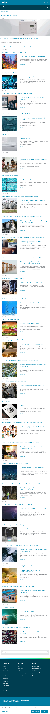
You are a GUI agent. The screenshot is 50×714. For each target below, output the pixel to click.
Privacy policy (19, 708)
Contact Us (5, 690)
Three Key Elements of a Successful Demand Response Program (20, 196)
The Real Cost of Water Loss (10, 175)
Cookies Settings (5, 711)
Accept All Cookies (35, 711)
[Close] (48, 708)
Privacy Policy (5, 700)
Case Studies (5, 683)
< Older (13, 646)
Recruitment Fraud (36, 675)
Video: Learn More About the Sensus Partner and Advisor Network (20, 442)
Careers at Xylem (35, 666)
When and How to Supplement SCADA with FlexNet (16, 114)
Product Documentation (8, 689)
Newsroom (20, 666)
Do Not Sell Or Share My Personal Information (12, 701)
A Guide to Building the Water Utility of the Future (16, 463)
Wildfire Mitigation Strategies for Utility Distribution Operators (19, 566)
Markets (4, 668)
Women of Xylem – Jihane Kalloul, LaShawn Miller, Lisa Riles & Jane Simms (22, 422)
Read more (2, 44)
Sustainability (20, 668)
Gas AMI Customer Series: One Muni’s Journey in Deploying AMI (20, 360)
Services (4, 673)
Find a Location (6, 685)
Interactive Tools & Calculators (9, 687)
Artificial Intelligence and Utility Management (14, 525)
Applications (5, 670)
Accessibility (34, 670)
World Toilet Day (6, 134)
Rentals (4, 675)
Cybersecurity (20, 675)
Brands (4, 666)
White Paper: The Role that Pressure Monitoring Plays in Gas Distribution (22, 216)
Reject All (44, 711)
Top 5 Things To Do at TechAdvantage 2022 (14, 381)
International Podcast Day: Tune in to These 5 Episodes (17, 93)
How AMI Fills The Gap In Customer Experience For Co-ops (18, 155)
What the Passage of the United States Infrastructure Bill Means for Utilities (22, 258)
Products (5, 672)
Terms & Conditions (14, 700)
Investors (19, 670)
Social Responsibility (22, 672)
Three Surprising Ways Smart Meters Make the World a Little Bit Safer (21, 484)
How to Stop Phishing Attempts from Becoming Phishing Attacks (20, 545)
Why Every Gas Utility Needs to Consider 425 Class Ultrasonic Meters (19, 38)
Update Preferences (25, 700)
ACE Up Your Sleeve (7, 401)
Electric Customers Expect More (11, 319)
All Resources (5, 681)
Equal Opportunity (36, 672)
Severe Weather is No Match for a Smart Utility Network (17, 504)
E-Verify (34, 673)
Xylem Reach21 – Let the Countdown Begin (14, 52)
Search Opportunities (36, 668)
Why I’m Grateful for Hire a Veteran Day (13, 278)
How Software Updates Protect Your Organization (16, 627)
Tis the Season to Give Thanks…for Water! (14, 299)
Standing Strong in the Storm (10, 73)
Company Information (22, 673)
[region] (25, 710)
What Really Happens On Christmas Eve (13, 340)
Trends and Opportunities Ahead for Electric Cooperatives (18, 586)
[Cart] (44, 2)
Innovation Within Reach (9, 607)
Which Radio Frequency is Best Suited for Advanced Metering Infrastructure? (23, 237)
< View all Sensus (4, 11)
